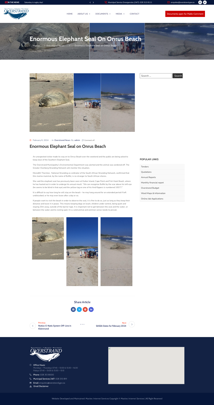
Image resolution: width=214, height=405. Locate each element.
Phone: (43, 374)
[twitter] (205, 2)
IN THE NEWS (13, 2)
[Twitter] (79, 309)
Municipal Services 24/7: (50, 379)
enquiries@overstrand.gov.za (182, 2)
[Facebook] (73, 309)
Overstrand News (55, 45)
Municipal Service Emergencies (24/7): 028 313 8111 (130, 2)
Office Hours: (39, 365)
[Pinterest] (85, 309)
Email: (49, 383)
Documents (101, 14)
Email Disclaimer (41, 386)
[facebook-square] (200, 2)
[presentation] (90, 2)
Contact (134, 14)
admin (77, 140)
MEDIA (119, 14)
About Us (83, 14)
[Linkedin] (91, 309)
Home (70, 14)
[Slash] (82, 324)
